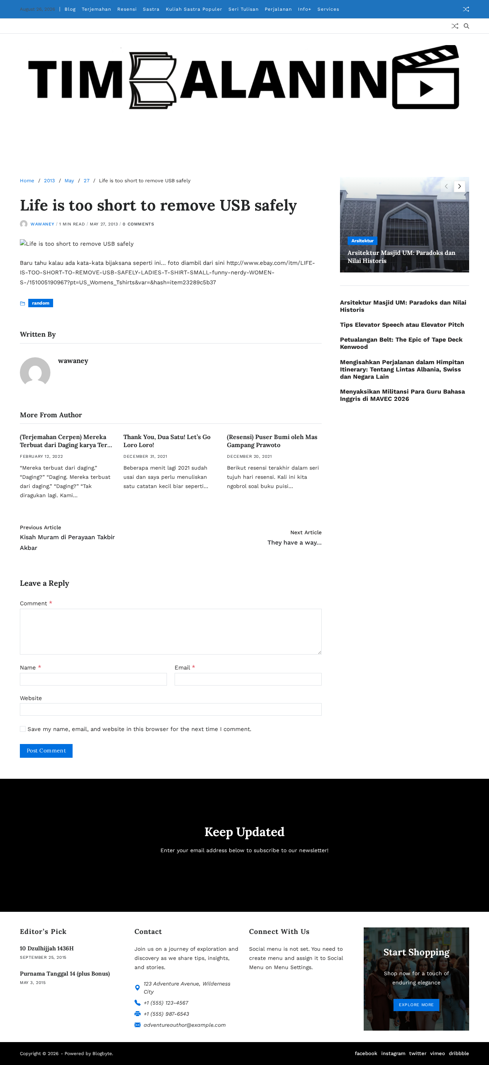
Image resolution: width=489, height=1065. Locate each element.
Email (185, 667)
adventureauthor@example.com (185, 1025)
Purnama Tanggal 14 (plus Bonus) (65, 973)
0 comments (138, 223)
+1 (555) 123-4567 (166, 1003)
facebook (366, 1053)
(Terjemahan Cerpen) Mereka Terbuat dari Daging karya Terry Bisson (67, 445)
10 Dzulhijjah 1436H (47, 948)
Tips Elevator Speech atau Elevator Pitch (402, 324)
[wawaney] (35, 372)
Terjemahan (96, 9)
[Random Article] (466, 9)
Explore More (416, 1004)
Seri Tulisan (243, 9)
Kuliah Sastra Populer (194, 9)
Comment (36, 603)
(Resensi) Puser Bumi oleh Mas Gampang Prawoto (272, 441)
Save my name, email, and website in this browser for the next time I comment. (139, 729)
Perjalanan (278, 9)
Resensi (127, 9)
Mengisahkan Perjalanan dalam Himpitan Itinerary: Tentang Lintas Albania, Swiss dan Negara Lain (402, 369)
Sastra (151, 9)
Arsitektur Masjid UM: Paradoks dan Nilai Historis (403, 306)
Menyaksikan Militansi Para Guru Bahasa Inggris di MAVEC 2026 (402, 395)
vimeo (437, 1053)
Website (31, 698)
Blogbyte (102, 1053)
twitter (417, 1053)
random (40, 303)
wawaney (42, 223)
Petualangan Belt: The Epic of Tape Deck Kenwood (401, 343)
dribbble (459, 1053)
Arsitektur (362, 240)
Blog (70, 9)
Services (328, 9)
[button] (459, 186)
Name (30, 667)
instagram (393, 1053)
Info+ (304, 9)
